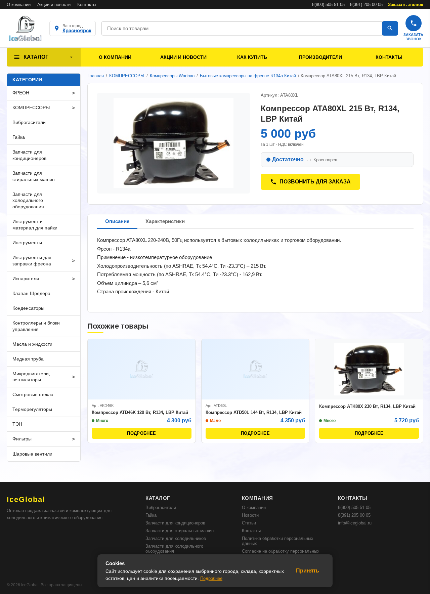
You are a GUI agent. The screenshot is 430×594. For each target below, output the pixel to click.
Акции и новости (54, 4)
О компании (19, 4)
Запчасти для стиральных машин (179, 530)
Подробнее (211, 578)
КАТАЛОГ (36, 57)
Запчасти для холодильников (175, 538)
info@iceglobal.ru (355, 522)
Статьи (249, 522)
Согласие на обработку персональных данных (280, 554)
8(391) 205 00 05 (366, 4)
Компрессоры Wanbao (172, 75)
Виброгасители (160, 507)
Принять (307, 571)
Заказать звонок (405, 4)
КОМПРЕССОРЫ (126, 75)
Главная (95, 75)
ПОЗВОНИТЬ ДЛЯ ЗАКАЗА (315, 181)
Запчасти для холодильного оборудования (174, 549)
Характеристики (165, 221)
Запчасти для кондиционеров (175, 522)
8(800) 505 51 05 (328, 4)
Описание (117, 221)
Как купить (252, 57)
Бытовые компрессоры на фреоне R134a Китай (248, 75)
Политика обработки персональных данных (277, 541)
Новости (250, 515)
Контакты (86, 4)
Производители (320, 57)
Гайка (151, 515)
